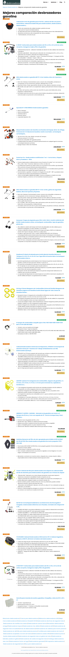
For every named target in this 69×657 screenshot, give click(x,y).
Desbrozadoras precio (57, 633)
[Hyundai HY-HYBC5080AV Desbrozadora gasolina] (9, 110)
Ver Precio (61, 37)
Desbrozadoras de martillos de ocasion (15, 623)
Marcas (45, 2)
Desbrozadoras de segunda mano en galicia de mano (34, 636)
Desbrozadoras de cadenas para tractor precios (50, 628)
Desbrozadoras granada (36, 641)
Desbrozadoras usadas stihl (41, 633)
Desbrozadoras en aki (9, 631)
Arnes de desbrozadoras (27, 628)
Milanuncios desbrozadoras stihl (48, 618)
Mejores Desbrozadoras (10, 7)
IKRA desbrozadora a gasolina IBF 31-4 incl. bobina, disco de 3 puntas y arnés (38, 78)
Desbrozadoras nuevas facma (37, 623)
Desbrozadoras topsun (15, 626)
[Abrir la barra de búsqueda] (64, 2)
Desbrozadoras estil (47, 626)
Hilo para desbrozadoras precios (27, 631)
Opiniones (53, 2)
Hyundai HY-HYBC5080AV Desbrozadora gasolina (32, 108)
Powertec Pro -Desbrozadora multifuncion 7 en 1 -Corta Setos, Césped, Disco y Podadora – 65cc (39, 158)
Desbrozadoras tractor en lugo (19, 641)
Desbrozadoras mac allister (31, 626)
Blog (61, 2)
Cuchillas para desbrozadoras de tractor (50, 631)
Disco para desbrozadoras (33, 644)
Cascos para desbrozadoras (29, 618)
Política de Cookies (29, 650)
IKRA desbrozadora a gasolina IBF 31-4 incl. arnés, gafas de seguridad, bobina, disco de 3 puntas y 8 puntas (38, 190)
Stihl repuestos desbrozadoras (54, 641)
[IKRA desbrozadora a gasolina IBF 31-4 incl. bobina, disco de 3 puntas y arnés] (9, 81)
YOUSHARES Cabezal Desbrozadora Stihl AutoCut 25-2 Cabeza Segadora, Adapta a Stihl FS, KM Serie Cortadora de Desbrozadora (39, 538)
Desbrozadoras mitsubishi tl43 (27, 621)
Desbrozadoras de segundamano (13, 644)
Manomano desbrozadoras (11, 618)
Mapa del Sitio (45, 650)
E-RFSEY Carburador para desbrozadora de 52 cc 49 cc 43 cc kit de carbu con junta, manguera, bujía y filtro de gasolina (39, 46)
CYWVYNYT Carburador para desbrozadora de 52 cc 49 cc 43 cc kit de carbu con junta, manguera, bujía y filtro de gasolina (38, 567)
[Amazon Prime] (63, 66)
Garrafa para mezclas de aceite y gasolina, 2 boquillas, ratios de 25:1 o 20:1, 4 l (40, 599)
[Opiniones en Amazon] (9, 577)
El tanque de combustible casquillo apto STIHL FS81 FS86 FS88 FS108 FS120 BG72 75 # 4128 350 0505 (39, 323)
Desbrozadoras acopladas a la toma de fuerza (17, 633)
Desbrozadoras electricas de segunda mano (50, 621)
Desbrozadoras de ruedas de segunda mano (33, 639)
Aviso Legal (23, 650)
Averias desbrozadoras (10, 636)
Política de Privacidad (38, 650)
